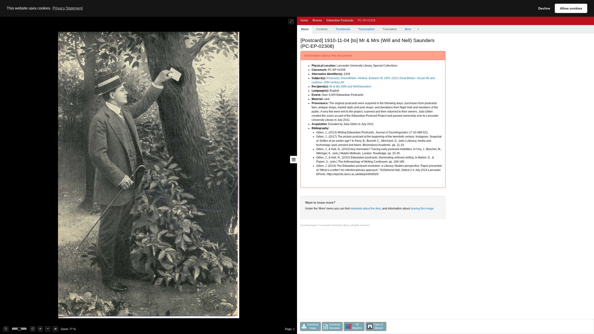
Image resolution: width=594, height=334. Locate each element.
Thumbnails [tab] (343, 29)
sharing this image (422, 208)
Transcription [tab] (366, 29)
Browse (317, 20)
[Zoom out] (47, 328)
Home (304, 20)
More (408, 29)
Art (342, 82)
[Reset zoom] (55, 328)
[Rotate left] (5, 328)
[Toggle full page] (291, 21)
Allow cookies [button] (571, 8)
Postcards (333, 78)
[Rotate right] (32, 328)
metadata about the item (365, 208)
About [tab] (304, 29)
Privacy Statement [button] (68, 8)
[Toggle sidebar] (293, 159)
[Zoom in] (40, 328)
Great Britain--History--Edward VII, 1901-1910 (369, 78)
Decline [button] (544, 8)
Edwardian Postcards (339, 20)
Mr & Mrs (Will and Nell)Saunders (350, 86)
